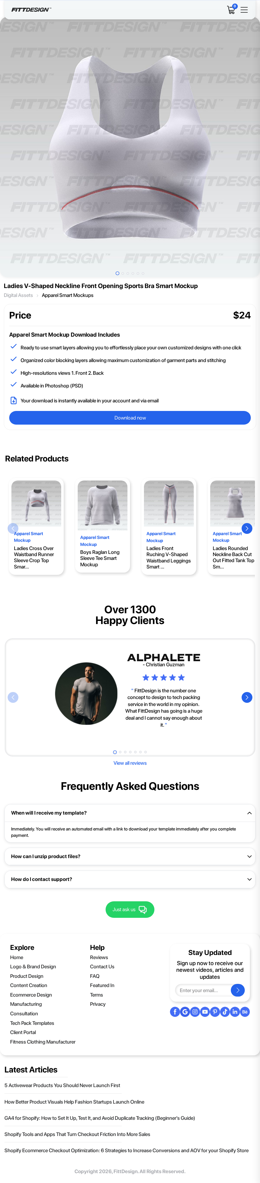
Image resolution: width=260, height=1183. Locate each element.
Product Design (26, 976)
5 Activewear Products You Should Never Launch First (62, 1085)
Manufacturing (26, 1004)
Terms (96, 995)
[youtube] (205, 1012)
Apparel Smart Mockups (68, 295)
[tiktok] (225, 1012)
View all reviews (130, 763)
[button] (13, 528)
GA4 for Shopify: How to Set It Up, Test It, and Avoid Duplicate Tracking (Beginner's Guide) (99, 1118)
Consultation (24, 1014)
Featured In (102, 985)
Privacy (98, 1004)
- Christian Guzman (164, 665)
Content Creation (28, 985)
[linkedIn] (235, 1012)
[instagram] (195, 1012)
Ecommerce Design (31, 995)
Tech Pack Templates (32, 1023)
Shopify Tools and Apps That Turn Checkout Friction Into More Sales (77, 1134)
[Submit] (238, 990)
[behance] (245, 1012)
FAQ (95, 976)
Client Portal (23, 1032)
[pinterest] (215, 1012)
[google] (185, 1012)
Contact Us (102, 967)
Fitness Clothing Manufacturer (42, 1042)
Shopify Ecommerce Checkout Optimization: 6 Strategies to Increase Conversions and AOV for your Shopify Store (126, 1150)
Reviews (99, 957)
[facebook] (175, 1012)
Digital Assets (18, 295)
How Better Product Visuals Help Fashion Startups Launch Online (74, 1102)
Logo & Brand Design (33, 967)
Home (16, 957)
